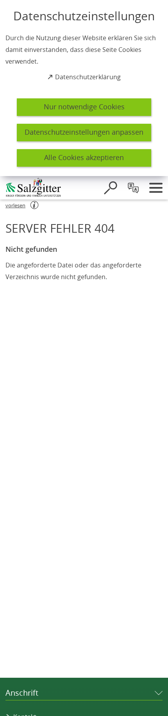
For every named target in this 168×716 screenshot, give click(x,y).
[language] (133, 188)
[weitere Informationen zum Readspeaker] (34, 205)
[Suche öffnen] (110, 188)
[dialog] (84, 88)
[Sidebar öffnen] (156, 188)
